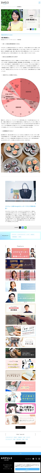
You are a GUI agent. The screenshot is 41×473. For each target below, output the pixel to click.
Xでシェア (30, 29)
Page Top (20, 453)
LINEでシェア (35, 29)
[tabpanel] (20, 191)
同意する (27, 469)
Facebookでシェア (33, 29)
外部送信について (27, 471)
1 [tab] (35, 203)
